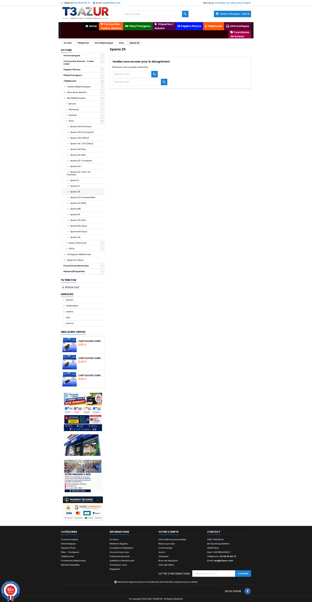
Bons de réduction (168, 560)
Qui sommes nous (119, 552)
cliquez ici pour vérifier (186, 582)
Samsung (74, 109)
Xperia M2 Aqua (78, 225)
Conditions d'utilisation (121, 547)
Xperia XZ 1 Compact (81, 160)
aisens (69, 311)
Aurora (69, 323)
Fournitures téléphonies (73, 560)
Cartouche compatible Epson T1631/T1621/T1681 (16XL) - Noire (90, 358)
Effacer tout (70, 287)
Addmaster (72, 305)
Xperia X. (74, 180)
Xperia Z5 (75, 191)
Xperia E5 (75, 214)
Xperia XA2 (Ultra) (79, 137)
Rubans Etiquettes (70, 564)
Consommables (69, 539)
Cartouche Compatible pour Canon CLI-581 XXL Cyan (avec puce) (90, 375)
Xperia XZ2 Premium (81, 126)
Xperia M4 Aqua (78, 231)
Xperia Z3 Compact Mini (82, 197)
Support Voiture (75, 260)
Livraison (114, 539)
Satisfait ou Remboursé (122, 560)
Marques (67, 294)
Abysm (69, 299)
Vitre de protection (77, 92)
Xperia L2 (75, 186)
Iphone (72, 103)
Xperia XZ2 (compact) (82, 132)
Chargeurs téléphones (79, 254)
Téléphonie (70, 80)
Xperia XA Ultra (78, 154)
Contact (213, 532)
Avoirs (161, 552)
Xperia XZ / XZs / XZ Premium (79, 173)
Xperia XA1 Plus (78, 149)
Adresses (163, 556)
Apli (68, 317)
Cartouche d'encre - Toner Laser (79, 62)
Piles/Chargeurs (73, 75)
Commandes (165, 547)
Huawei (73, 115)
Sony (71, 120)
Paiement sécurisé (120, 556)
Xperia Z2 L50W (78, 203)
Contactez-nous (118, 564)
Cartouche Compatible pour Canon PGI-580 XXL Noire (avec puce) (90, 341)
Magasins (115, 569)
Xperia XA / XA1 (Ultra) (81, 143)
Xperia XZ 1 (75, 166)
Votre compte (168, 532)
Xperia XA (75, 237)
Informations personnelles (172, 539)
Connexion (220, 2)
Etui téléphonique (76, 98)
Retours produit (166, 543)
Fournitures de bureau (76, 265)
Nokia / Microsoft (77, 242)
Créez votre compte (240, 2)
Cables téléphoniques (79, 86)
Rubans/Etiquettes (74, 271)
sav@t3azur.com (111, 2)
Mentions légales (119, 543)
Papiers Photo (68, 547)
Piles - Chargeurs (70, 552)
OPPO (72, 248)
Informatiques (72, 55)
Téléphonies (67, 556)
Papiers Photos (72, 69)
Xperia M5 (75, 208)
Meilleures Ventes (73, 332)
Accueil (66, 50)
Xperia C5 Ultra (78, 220)
